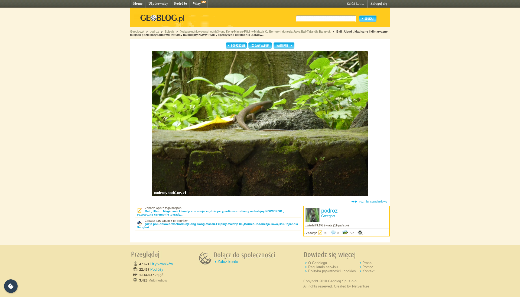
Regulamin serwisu (323, 267)
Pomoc (367, 267)
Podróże (180, 3)
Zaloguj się (378, 3)
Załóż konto (356, 3)
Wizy (197, 3)
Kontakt (368, 271)
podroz (154, 31)
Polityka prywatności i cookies (332, 271)
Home (137, 3)
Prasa (367, 263)
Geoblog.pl (137, 31)
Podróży (156, 269)
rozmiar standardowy (373, 201)
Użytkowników (161, 264)
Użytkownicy (158, 3)
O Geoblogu (317, 263)
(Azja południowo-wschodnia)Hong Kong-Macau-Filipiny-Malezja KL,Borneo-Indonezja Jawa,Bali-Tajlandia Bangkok (255, 31)
